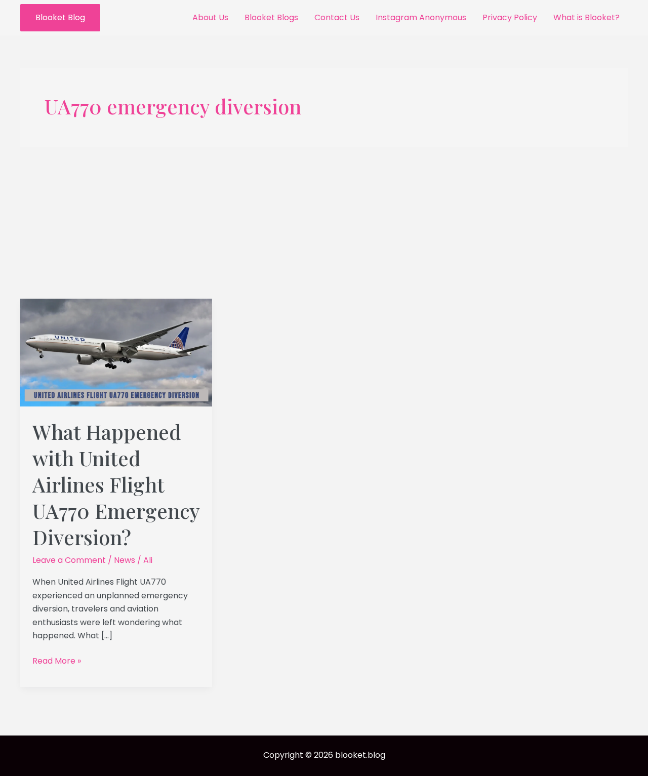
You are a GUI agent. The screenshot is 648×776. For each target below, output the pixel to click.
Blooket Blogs (271, 17)
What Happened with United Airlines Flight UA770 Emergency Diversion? (115, 484)
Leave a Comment (69, 560)
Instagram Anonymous (421, 17)
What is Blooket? (586, 17)
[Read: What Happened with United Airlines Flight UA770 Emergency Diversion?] (116, 352)
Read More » (56, 661)
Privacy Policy (509, 17)
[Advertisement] (324, 223)
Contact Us (336, 17)
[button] (60, 17)
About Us (210, 17)
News (124, 560)
